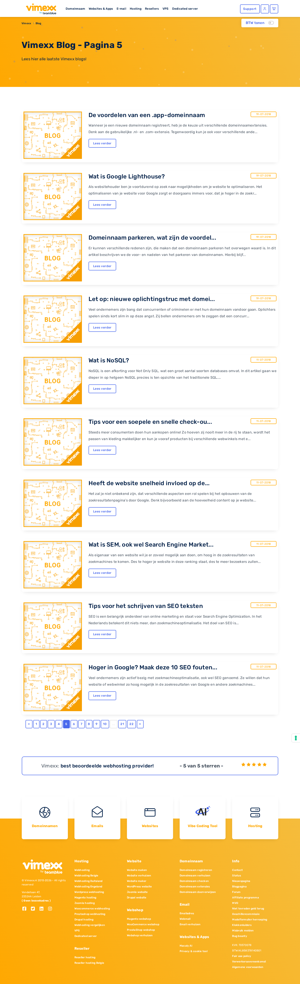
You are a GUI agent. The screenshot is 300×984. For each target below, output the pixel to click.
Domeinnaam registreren (196, 870)
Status (236, 875)
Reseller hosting (85, 957)
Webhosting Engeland (88, 886)
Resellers (152, 8)
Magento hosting (85, 897)
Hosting (135, 8)
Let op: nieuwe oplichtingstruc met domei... (152, 299)
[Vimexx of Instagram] (51, 909)
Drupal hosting (83, 919)
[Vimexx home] (39, 8)
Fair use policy (241, 956)
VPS (166, 8)
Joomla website (137, 892)
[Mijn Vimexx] (265, 8)
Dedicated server (185, 8)
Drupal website (136, 897)
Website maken (137, 870)
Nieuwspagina (241, 881)
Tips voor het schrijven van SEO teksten (146, 605)
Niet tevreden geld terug (248, 908)
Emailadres (187, 913)
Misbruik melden (242, 930)
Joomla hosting (84, 903)
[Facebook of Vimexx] (26, 909)
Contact (237, 870)
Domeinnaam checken (194, 881)
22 (131, 724)
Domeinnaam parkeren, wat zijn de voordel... (152, 237)
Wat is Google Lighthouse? (127, 176)
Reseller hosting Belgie (89, 962)
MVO (235, 903)
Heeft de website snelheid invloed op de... (149, 483)
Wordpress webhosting (89, 892)
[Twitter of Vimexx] (34, 909)
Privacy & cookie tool (194, 951)
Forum (236, 892)
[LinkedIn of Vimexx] (43, 909)
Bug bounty (239, 936)
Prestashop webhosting (89, 914)
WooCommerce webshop (143, 924)
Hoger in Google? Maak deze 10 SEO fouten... (153, 667)
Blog (38, 23)
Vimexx (26, 23)
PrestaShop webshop (141, 929)
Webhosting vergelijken (89, 925)
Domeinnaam (75, 8)
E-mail (121, 8)
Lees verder (102, 143)
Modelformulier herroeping (249, 919)
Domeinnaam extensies (195, 886)
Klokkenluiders (241, 925)
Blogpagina (239, 886)
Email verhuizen (190, 924)
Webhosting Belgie (86, 875)
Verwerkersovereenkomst (249, 961)
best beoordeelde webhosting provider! (107, 766)
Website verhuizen (139, 875)
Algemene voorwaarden (247, 967)
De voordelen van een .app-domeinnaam (147, 115)
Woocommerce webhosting (92, 908)
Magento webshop (139, 918)
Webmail (185, 918)
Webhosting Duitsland (88, 881)
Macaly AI (186, 945)
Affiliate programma (245, 897)
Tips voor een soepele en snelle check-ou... (150, 421)
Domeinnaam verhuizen (195, 875)
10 (104, 724)
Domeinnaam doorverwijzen (198, 892)
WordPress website (139, 886)
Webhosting (82, 870)
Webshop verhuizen (139, 935)
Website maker (136, 881)
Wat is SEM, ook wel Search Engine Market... (151, 544)
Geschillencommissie (246, 914)
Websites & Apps (101, 8)
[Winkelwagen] (274, 8)
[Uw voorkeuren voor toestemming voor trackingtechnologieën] (296, 738)
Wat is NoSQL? (109, 360)
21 (122, 724)
